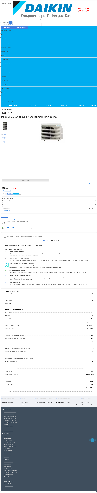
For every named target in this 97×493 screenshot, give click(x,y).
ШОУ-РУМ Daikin (7, 464)
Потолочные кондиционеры (10, 422)
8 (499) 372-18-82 (83, 10)
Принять (75, 492)
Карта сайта (6, 457)
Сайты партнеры (8, 455)
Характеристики (55, 240)
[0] (31, 21)
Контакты (93, 105)
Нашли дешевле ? (7, 190)
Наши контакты (7, 448)
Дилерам (81, 105)
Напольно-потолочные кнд (10, 420)
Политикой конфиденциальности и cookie (62, 492)
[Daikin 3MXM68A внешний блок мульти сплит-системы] (52, 132)
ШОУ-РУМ (48, 105)
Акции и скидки (33, 105)
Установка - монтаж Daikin (10, 446)
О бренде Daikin (7, 438)
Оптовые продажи (8, 440)
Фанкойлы (6, 424)
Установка (9, 3)
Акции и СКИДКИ (8, 450)
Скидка (13, 188)
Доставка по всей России (9, 442)
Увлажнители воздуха (9, 428)
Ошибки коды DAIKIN (8, 462)
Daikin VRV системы (8, 431)
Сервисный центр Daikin (9, 444)
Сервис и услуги (65, 105)
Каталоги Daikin (7, 466)
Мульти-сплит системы (9, 414)
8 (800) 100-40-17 (83, 9)
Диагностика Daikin (8, 474)
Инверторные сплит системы (10, 470)
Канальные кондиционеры (10, 418)
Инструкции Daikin (8, 468)
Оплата (5, 436)
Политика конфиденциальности (11, 452)
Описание (45, 240)
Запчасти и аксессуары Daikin (10, 472)
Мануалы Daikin (7, 476)
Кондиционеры (13, 105)
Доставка (4, 3)
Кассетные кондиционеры (10, 416)
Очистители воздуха (8, 426)
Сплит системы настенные (10, 412)
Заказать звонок (9, 486)
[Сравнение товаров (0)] (29, 21)
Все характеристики (6, 210)
